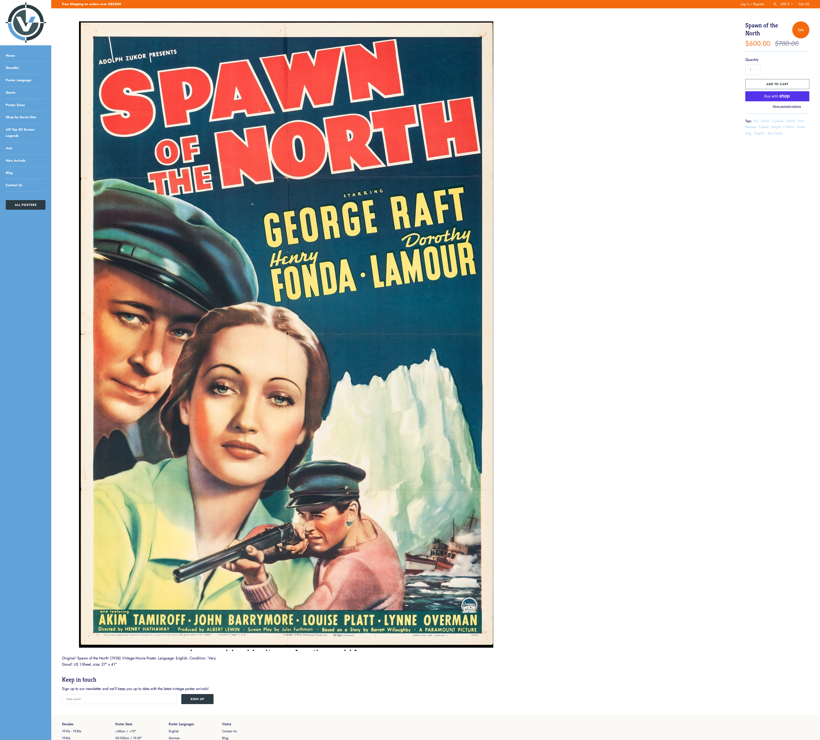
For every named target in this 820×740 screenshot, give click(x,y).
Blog (9, 172)
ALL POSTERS (26, 205)
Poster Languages (181, 724)
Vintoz (226, 724)
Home (10, 55)
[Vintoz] (25, 22)
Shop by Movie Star (21, 117)
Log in (745, 4)
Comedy (778, 121)
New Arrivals (15, 160)
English (174, 731)
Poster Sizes (15, 105)
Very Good (774, 133)
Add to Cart (777, 84)
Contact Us (14, 185)
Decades (12, 67)
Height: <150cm (782, 127)
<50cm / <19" (125, 731)
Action (765, 121)
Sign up (197, 699)
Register (758, 4)
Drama (790, 121)
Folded (764, 127)
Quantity (751, 59)
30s (755, 121)
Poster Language (18, 80)
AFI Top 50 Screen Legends (20, 132)
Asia (9, 148)
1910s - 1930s (71, 731)
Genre (10, 92)
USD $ (784, 4)
